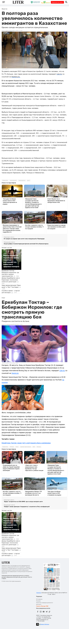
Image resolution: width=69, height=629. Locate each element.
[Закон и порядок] (36, 2)
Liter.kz (62, 370)
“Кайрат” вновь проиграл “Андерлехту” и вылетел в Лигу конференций (27, 506)
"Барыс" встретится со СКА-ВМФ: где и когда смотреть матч (23, 501)
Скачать (38, 592)
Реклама (38, 601)
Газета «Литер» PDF (42, 606)
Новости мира (7, 253)
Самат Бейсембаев (7, 30)
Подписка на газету (57, 2)
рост (28, 180)
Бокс (17, 446)
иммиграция (13, 180)
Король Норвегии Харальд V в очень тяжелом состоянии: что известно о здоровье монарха (11, 261)
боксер (39, 446)
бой (34, 446)
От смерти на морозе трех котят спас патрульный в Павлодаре (24, 238)
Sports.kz (15, 373)
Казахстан (5, 180)
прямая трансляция (25, 446)
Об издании (39, 599)
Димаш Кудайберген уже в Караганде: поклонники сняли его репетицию (11, 280)
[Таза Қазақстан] (46, 2)
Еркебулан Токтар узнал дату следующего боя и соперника (26, 443)
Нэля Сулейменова (7, 324)
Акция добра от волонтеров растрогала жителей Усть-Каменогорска (26, 243)
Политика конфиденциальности (44, 602)
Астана (12, 446)
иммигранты (22, 180)
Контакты (38, 604)
